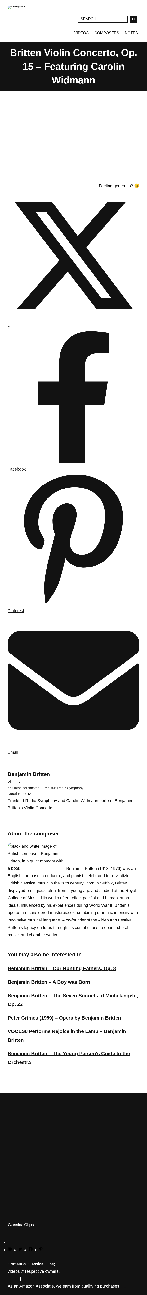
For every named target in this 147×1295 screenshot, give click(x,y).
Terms (13, 1278)
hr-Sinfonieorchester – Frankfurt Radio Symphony (45, 788)
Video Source (18, 782)
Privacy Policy (35, 1278)
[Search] (133, 19)
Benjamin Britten (29, 774)
